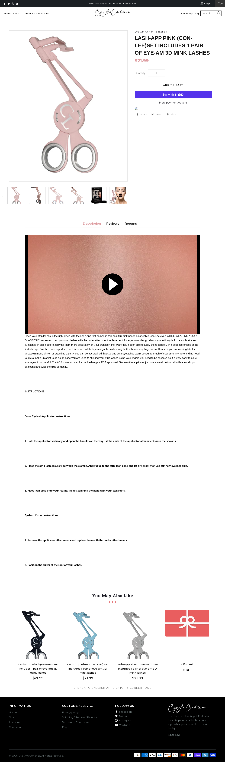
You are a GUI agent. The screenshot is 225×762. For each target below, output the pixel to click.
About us (30, 13)
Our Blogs (187, 13)
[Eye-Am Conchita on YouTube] (17, 3)
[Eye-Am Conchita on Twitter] (9, 3)
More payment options (173, 102)
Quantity (140, 73)
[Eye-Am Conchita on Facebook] (5, 3)
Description (92, 223)
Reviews (112, 223)
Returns (131, 223)
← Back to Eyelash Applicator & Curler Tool (112, 687)
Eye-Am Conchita (29, 755)
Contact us (42, 13)
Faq (196, 13)
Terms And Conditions (75, 722)
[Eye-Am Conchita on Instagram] (13, 3)
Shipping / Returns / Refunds (79, 717)
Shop (16, 13)
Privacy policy (70, 712)
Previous (3, 195)
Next (130, 195)
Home (7, 13)
